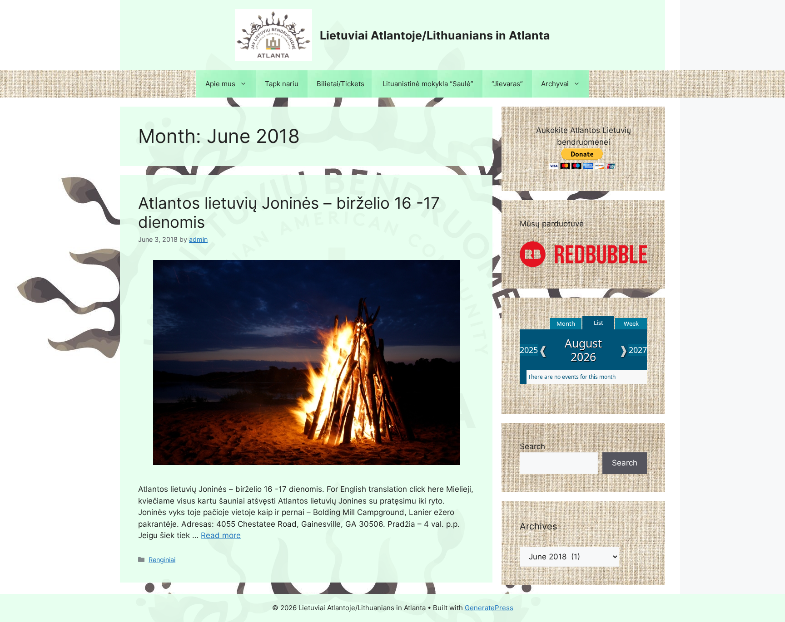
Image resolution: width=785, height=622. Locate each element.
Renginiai (162, 559)
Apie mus (220, 83)
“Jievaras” (507, 83)
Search (532, 446)
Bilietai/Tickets (340, 83)
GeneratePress (489, 607)
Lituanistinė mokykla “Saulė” (428, 83)
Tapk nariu (281, 83)
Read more (221, 535)
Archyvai (555, 83)
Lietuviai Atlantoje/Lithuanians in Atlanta (435, 35)
